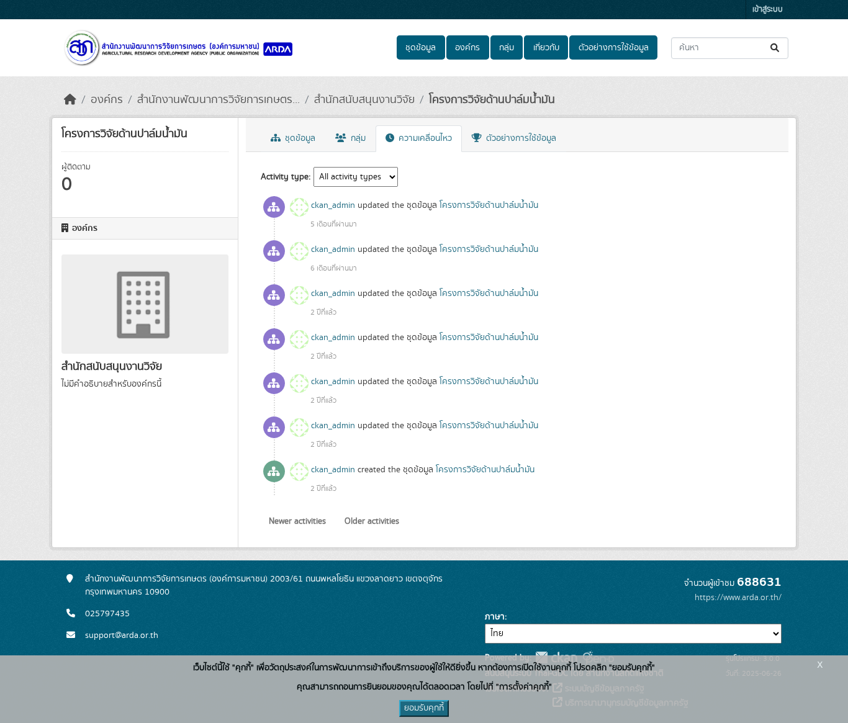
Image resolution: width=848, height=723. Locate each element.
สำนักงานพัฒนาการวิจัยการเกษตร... (218, 100)
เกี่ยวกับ (546, 48)
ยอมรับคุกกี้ (424, 708)
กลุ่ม (506, 48)
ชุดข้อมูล (420, 48)
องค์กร (467, 48)
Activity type (285, 177)
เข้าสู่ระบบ (767, 10)
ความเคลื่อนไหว (424, 138)
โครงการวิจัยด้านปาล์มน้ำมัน (492, 100)
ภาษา (495, 617)
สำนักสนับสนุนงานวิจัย (364, 100)
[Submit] (775, 48)
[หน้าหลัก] (70, 100)
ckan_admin (333, 205)
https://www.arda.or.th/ (738, 597)
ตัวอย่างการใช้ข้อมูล (614, 48)
